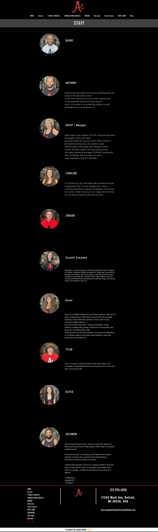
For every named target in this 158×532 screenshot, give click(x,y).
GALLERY (30, 518)
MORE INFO (31, 521)
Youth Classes (32, 507)
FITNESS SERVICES (33, 495)
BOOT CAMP (31, 510)
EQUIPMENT (31, 513)
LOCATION (30, 515)
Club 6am (30, 504)
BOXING (29, 501)
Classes (30, 492)
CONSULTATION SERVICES (35, 498)
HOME (29, 489)
